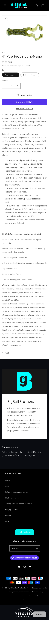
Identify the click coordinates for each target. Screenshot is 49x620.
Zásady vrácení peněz (39, 588)
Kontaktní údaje (34, 596)
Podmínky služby (37, 592)
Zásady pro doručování (19, 596)
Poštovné (13, 66)
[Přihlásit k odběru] (37, 548)
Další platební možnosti (24, 108)
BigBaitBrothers (13, 588)
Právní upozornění (25, 600)
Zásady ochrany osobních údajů (18, 592)
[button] (5, 6)
